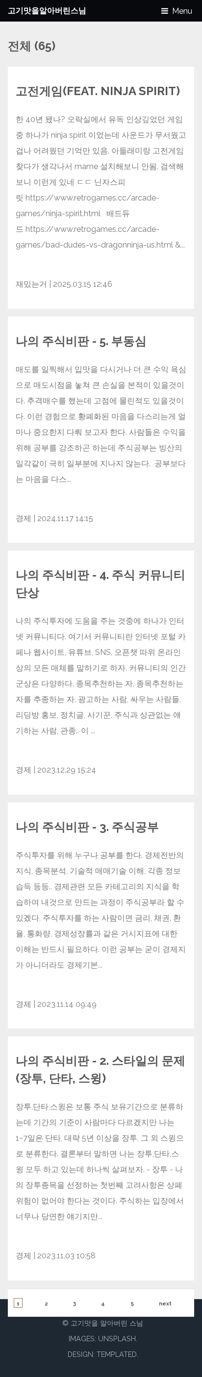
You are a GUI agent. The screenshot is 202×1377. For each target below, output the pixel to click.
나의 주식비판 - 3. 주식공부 (87, 827)
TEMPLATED (117, 1354)
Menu (182, 11)
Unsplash (117, 1338)
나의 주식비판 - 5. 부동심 (81, 341)
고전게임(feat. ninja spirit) (98, 91)
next (165, 1304)
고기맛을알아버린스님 (47, 10)
